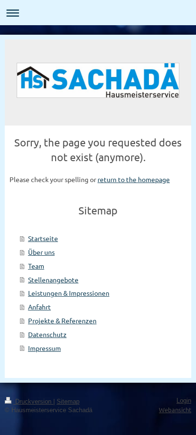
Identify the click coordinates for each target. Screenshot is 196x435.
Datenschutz (47, 334)
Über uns (41, 252)
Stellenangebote (53, 279)
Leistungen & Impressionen (68, 293)
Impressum (44, 348)
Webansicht (175, 410)
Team (36, 265)
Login (183, 400)
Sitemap (68, 401)
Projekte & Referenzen (62, 320)
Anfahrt (39, 306)
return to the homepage (134, 179)
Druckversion (33, 401)
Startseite (43, 238)
